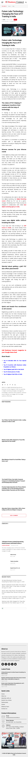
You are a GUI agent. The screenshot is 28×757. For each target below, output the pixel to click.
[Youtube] (15, 664)
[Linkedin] (9, 664)
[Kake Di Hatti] (5, 556)
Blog (15, 19)
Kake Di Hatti (13, 554)
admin (4, 19)
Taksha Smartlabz (14, 561)
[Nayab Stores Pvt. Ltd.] (5, 569)
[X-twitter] (12, 664)
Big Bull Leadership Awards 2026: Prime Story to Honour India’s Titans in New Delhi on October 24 (14, 586)
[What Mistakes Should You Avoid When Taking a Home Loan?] (14, 451)
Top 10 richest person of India (12, 371)
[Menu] (2, 2)
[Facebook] (2, 664)
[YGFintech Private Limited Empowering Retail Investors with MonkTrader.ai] (14, 533)
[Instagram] (6, 664)
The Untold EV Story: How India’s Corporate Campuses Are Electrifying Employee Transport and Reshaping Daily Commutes (13, 481)
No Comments (6, 21)
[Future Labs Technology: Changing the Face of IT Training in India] (14, 35)
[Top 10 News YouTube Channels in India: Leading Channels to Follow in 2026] (14, 411)
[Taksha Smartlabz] (5, 562)
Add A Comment (14, 515)
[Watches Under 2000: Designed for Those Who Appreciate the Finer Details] (14, 431)
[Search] (26, 2)
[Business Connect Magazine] (14, 2)
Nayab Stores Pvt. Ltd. (15, 568)
